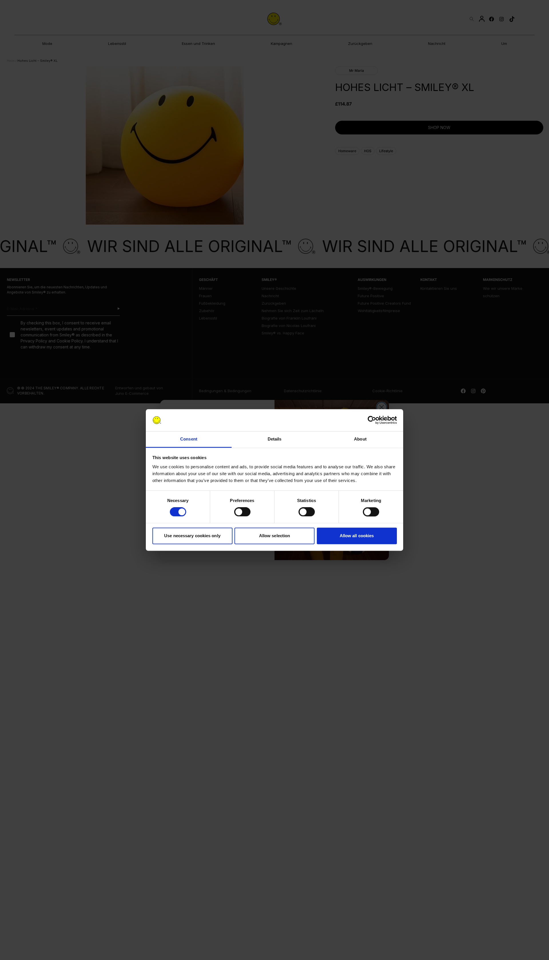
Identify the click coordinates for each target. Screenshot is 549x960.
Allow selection (274, 535)
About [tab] (360, 439)
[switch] (242, 512)
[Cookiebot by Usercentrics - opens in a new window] (372, 420)
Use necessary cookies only (192, 535)
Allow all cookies (357, 535)
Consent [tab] (188, 439)
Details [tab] (275, 439)
